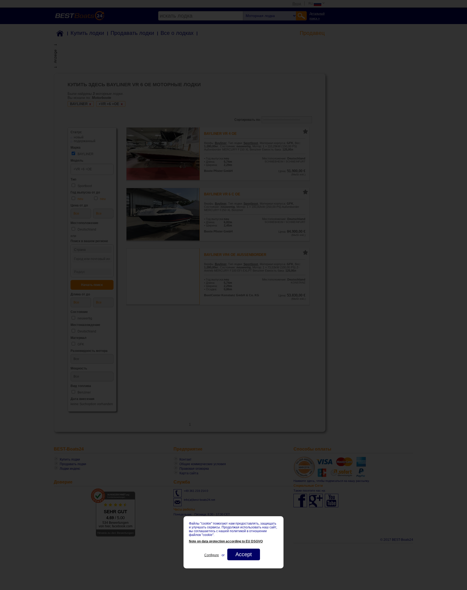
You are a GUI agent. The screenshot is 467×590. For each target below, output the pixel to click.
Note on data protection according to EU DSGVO (226, 541)
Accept (243, 554)
